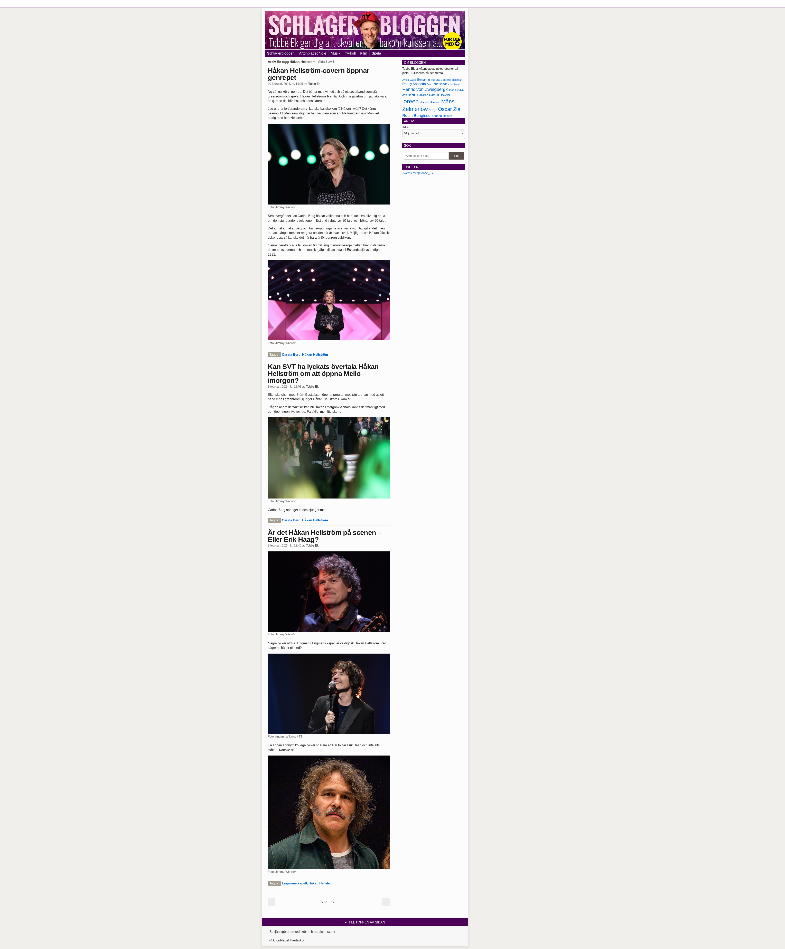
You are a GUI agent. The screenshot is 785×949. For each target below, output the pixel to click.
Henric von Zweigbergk (425, 89)
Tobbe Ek (314, 83)
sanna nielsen (443, 115)
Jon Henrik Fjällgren (415, 94)
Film (363, 53)
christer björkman (452, 79)
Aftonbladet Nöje (312, 53)
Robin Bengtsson (417, 115)
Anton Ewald (409, 79)
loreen (410, 101)
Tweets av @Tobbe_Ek (417, 173)
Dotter (430, 84)
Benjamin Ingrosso (429, 79)
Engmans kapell (294, 883)
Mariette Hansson (429, 102)
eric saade (440, 84)
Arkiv (405, 127)
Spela (376, 53)
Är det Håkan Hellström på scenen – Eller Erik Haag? (324, 536)
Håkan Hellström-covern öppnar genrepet (318, 74)
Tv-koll (350, 53)
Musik (335, 53)
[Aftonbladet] (280, 4)
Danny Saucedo (414, 84)
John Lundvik (456, 90)
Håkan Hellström (315, 354)
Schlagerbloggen (281, 53)
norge (433, 110)
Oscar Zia (449, 109)
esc (450, 84)
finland (457, 84)
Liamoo (434, 94)
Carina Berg (291, 354)
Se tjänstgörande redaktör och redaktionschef (302, 931)
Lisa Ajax (445, 94)
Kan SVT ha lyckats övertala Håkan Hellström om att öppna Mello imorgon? (323, 373)
